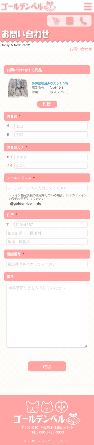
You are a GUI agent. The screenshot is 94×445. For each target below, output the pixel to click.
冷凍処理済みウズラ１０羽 (50, 83)
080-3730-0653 (51, 432)
